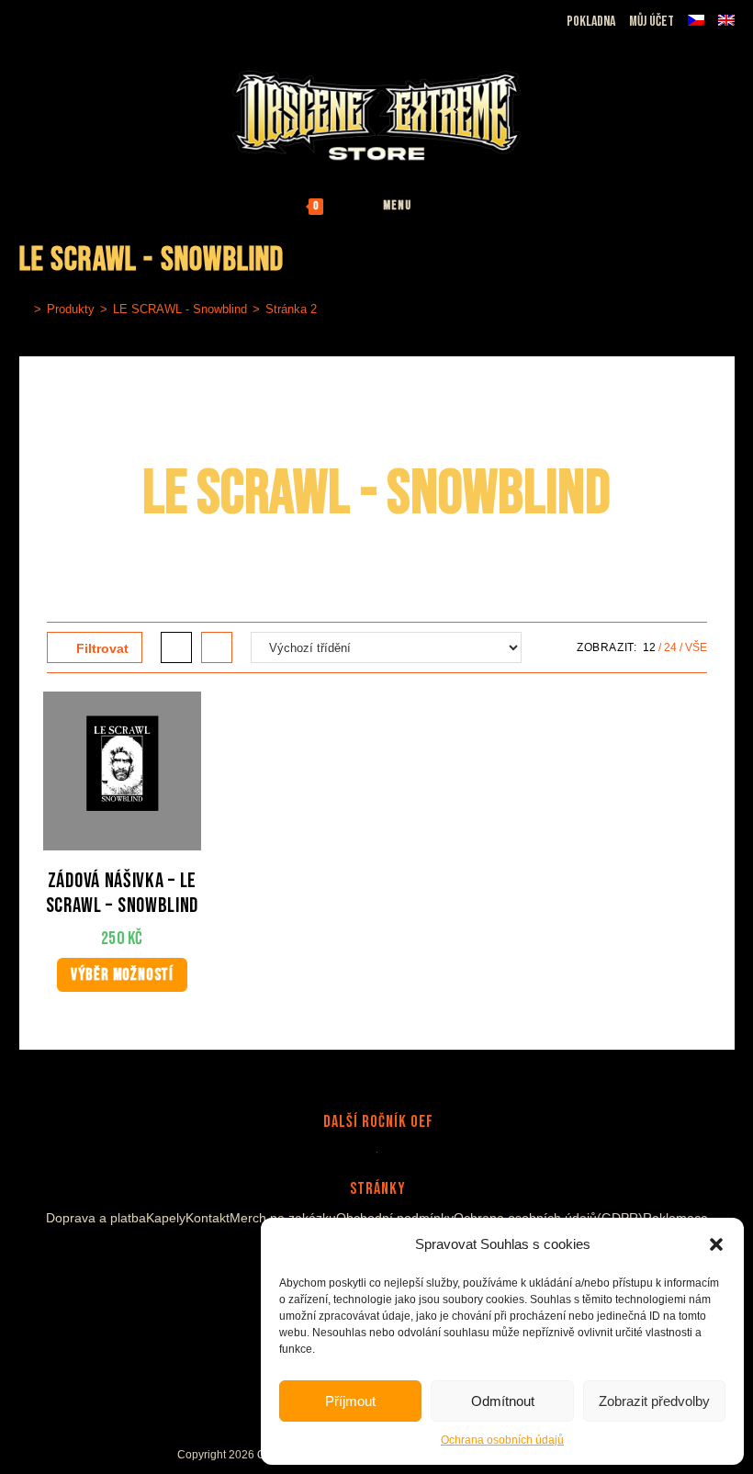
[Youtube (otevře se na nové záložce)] (93, 17)
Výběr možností (122, 975)
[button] (716, 1244)
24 (670, 647)
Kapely (165, 1217)
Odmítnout (502, 1401)
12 (649, 647)
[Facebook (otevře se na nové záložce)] (51, 17)
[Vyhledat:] (457, 205)
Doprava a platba (96, 1217)
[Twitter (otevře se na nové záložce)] (117, 17)
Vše (696, 647)
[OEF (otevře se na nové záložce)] (29, 17)
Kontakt (207, 1217)
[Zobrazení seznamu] (216, 647)
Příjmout (350, 1401)
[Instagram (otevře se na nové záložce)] (72, 17)
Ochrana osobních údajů (502, 1440)
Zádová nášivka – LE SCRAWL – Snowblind (122, 894)
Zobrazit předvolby (654, 1401)
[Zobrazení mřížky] (176, 647)
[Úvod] (23, 309)
